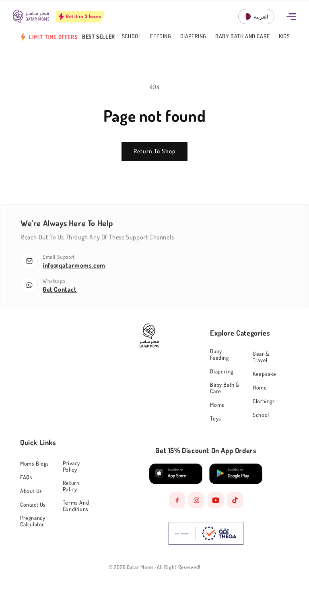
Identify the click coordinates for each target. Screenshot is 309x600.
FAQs (26, 477)
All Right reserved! (178, 567)
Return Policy (71, 486)
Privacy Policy (71, 466)
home (260, 387)
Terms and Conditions (76, 505)
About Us (31, 490)
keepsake (264, 373)
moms (217, 404)
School (132, 36)
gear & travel (261, 356)
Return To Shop (154, 151)
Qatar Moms (140, 567)
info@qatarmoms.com (74, 265)
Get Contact (60, 289)
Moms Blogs (34, 463)
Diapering (193, 36)
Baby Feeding (219, 354)
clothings (264, 401)
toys (215, 418)
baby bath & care (225, 387)
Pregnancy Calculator (32, 521)
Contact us (33, 504)
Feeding (160, 36)
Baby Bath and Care (242, 36)
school (261, 414)
